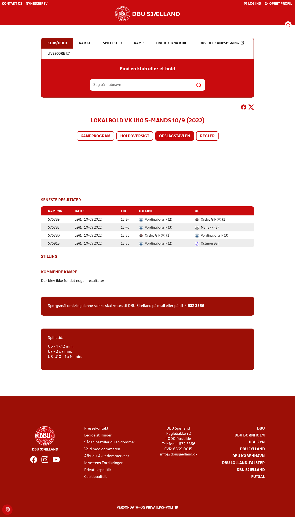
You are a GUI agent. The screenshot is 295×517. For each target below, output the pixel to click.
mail (161, 306)
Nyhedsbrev (37, 3)
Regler (207, 136)
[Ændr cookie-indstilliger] (7, 509)
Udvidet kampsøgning (219, 43)
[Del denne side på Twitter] (251, 107)
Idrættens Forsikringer (103, 463)
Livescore (56, 53)
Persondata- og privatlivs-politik (147, 507)
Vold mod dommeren (102, 449)
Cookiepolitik (95, 477)
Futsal (258, 477)
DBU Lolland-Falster (243, 463)
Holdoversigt (134, 136)
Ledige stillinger (98, 435)
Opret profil (280, 3)
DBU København (248, 456)
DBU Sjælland (251, 470)
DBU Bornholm (250, 435)
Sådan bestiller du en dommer (109, 442)
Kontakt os (12, 3)
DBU (261, 428)
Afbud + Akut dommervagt (106, 456)
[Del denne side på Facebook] (243, 107)
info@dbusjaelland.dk (178, 454)
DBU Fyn (257, 442)
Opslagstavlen (174, 136)
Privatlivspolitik (97, 470)
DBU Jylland (252, 449)
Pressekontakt (96, 428)
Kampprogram (95, 136)
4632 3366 (194, 306)
